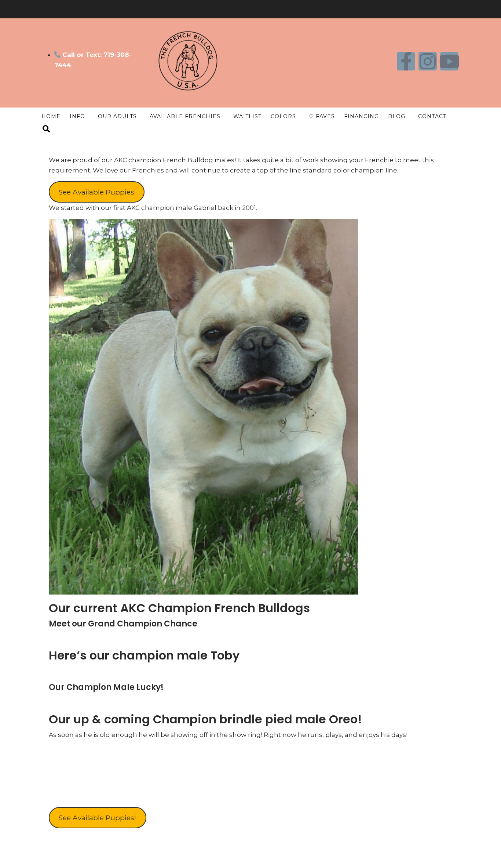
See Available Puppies (96, 192)
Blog (396, 116)
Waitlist (247, 116)
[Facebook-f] (406, 61)
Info (77, 116)
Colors (283, 116)
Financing (361, 116)
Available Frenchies (185, 116)
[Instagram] (427, 61)
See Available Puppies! (97, 817)
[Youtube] (449, 61)
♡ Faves (322, 116)
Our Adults (117, 116)
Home (51, 116)
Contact (432, 116)
